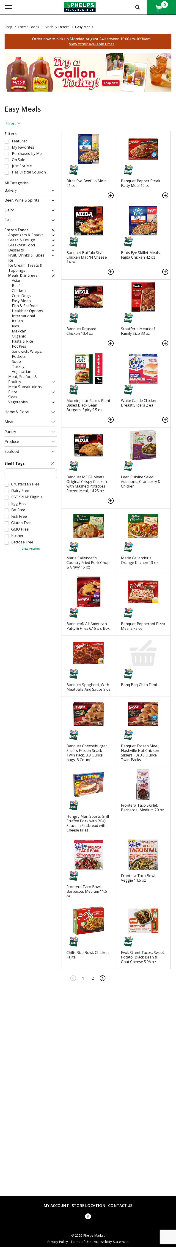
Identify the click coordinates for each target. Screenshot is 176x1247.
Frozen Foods (28, 27)
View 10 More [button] (31, 548)
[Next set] (102, 978)
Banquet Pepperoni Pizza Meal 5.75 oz (143, 626)
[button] (88, 72)
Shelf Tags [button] (15, 463)
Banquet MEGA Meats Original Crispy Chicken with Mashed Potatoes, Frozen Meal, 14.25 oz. (86, 483)
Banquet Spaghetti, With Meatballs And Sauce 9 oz (88, 687)
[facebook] (88, 1217)
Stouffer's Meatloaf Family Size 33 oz (138, 331)
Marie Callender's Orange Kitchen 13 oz (139, 560)
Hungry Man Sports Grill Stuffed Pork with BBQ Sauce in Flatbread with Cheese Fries (87, 823)
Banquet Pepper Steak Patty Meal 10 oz (140, 183)
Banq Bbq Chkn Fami (139, 684)
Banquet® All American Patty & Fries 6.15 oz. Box (88, 626)
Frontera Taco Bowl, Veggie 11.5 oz (138, 878)
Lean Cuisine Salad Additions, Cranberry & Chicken (140, 481)
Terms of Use (81, 1242)
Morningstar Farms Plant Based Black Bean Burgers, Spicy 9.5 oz (88, 405)
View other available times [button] (92, 43)
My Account (56, 1205)
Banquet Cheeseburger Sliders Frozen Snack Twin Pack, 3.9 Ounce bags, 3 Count (86, 752)
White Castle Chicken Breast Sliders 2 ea (139, 403)
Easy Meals (84, 27)
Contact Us (120, 1205)
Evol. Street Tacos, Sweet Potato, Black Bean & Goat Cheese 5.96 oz (142, 957)
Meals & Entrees (57, 27)
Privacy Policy (57, 1242)
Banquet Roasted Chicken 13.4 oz (81, 331)
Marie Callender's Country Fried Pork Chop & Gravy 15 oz (88, 562)
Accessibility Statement (111, 1242)
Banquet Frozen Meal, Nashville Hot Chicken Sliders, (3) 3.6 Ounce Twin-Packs (140, 752)
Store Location (88, 1205)
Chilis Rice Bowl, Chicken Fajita (87, 955)
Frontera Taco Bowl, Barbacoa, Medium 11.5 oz (86, 891)
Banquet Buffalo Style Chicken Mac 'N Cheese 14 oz (86, 257)
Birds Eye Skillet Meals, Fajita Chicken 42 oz (141, 255)
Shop (8, 27)
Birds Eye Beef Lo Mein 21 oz (86, 183)
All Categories (17, 182)
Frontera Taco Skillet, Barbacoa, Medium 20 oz (142, 807)
